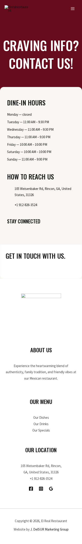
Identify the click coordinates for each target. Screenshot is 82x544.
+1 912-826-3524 (41, 478)
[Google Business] (51, 488)
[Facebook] (31, 488)
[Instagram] (41, 488)
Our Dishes (41, 417)
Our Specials (41, 430)
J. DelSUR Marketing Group (49, 529)
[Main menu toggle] (73, 9)
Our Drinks (41, 424)
